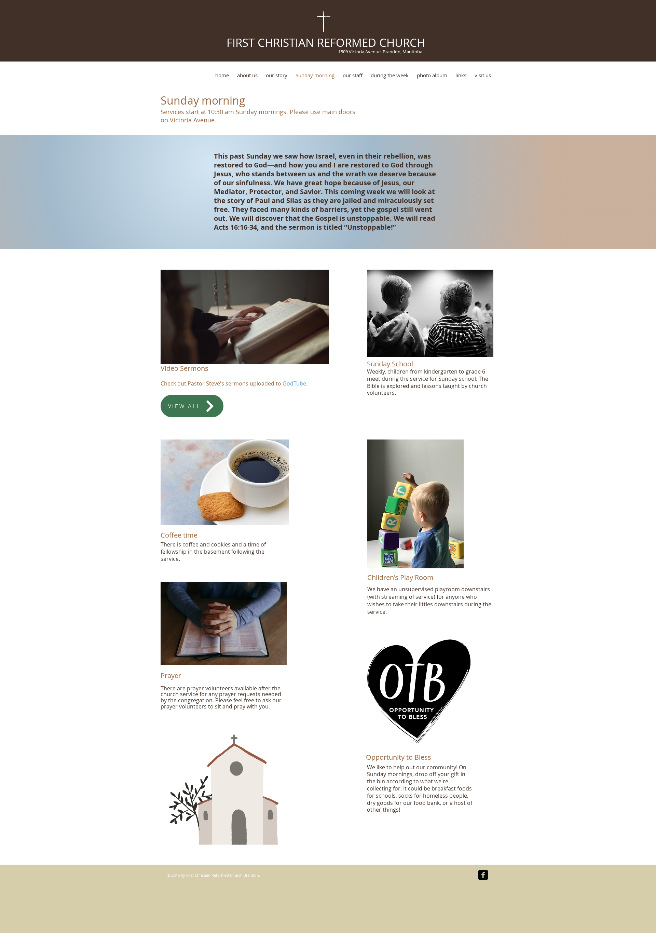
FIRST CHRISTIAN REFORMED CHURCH (324, 42)
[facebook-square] (483, 875)
